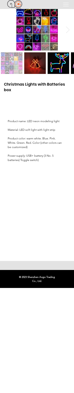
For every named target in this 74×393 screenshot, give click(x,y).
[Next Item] (68, 29)
